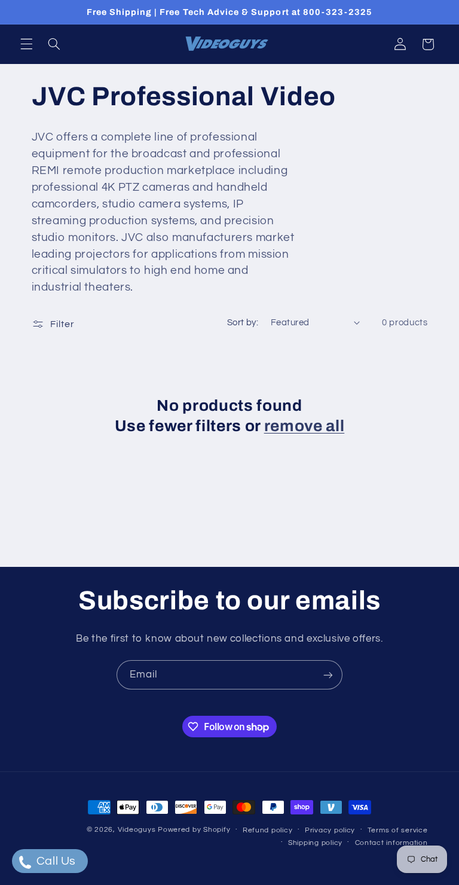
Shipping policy (315, 843)
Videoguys (137, 829)
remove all (304, 426)
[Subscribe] (328, 674)
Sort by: (242, 322)
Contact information (391, 843)
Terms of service (398, 830)
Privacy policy (330, 830)
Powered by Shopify (194, 829)
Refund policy (268, 830)
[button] (26, 44)
